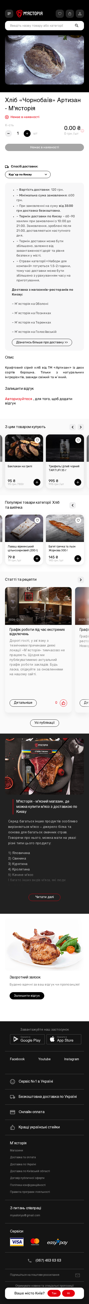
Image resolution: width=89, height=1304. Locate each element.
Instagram (71, 1059)
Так (54, 1293)
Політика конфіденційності (28, 1185)
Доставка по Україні (23, 1164)
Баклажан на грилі (20, 466)
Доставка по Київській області (30, 1171)
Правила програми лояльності (30, 1192)
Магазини (16, 1150)
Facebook (17, 1059)
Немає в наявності (44, 147)
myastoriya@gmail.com (25, 1215)
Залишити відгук (27, 996)
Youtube (44, 1059)
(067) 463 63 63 (48, 1260)
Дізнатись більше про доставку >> (42, 342)
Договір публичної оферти (27, 1178)
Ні (68, 1293)
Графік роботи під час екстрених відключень (37, 632)
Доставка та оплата (23, 1157)
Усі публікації (44, 722)
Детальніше (23, 702)
